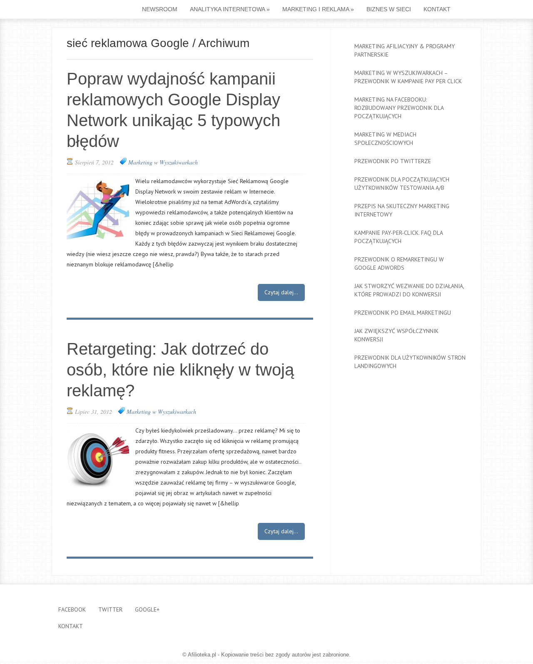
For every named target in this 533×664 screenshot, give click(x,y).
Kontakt (437, 9)
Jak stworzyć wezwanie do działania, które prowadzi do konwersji (409, 290)
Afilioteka (84, 10)
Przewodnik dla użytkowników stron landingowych (410, 362)
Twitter (110, 609)
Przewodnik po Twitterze (392, 161)
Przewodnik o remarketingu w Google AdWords (399, 263)
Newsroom (159, 9)
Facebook (72, 609)
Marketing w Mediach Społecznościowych (385, 139)
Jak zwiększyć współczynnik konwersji (396, 335)
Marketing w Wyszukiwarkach (163, 162)
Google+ (147, 609)
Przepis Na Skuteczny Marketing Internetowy (401, 210)
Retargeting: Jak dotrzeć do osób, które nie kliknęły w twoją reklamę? (180, 370)
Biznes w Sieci (388, 9)
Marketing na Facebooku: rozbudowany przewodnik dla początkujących (398, 108)
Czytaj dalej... (281, 292)
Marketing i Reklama (318, 9)
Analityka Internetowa (230, 9)
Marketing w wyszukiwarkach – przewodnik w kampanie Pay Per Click (408, 77)
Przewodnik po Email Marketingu (402, 312)
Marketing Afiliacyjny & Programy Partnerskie (404, 50)
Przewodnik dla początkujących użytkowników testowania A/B (401, 183)
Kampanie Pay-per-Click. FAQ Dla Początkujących (398, 237)
